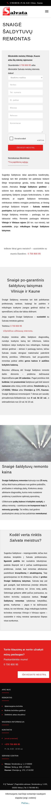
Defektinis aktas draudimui (15, 715)
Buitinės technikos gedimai (15, 710)
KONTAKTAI (7, 730)
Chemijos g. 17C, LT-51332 (19, 770)
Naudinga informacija (13, 722)
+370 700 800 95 (12, 744)
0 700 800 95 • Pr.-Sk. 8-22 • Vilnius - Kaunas (26, 3)
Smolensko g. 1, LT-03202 (18, 764)
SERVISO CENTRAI (10, 756)
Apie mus (6, 690)
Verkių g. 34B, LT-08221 (17, 767)
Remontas (7, 698)
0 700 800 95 (25, 65)
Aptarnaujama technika (14, 706)
